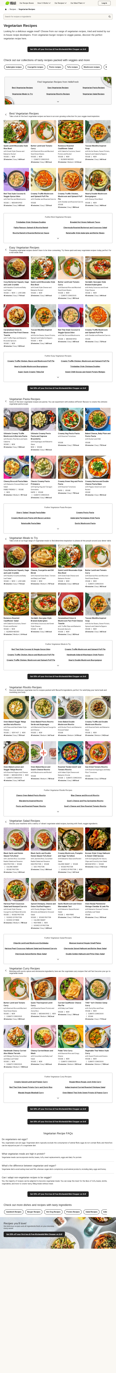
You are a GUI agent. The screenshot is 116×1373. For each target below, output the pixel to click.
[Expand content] (58, 101)
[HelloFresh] (10, 3)
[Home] (5, 9)
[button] (14, 67)
